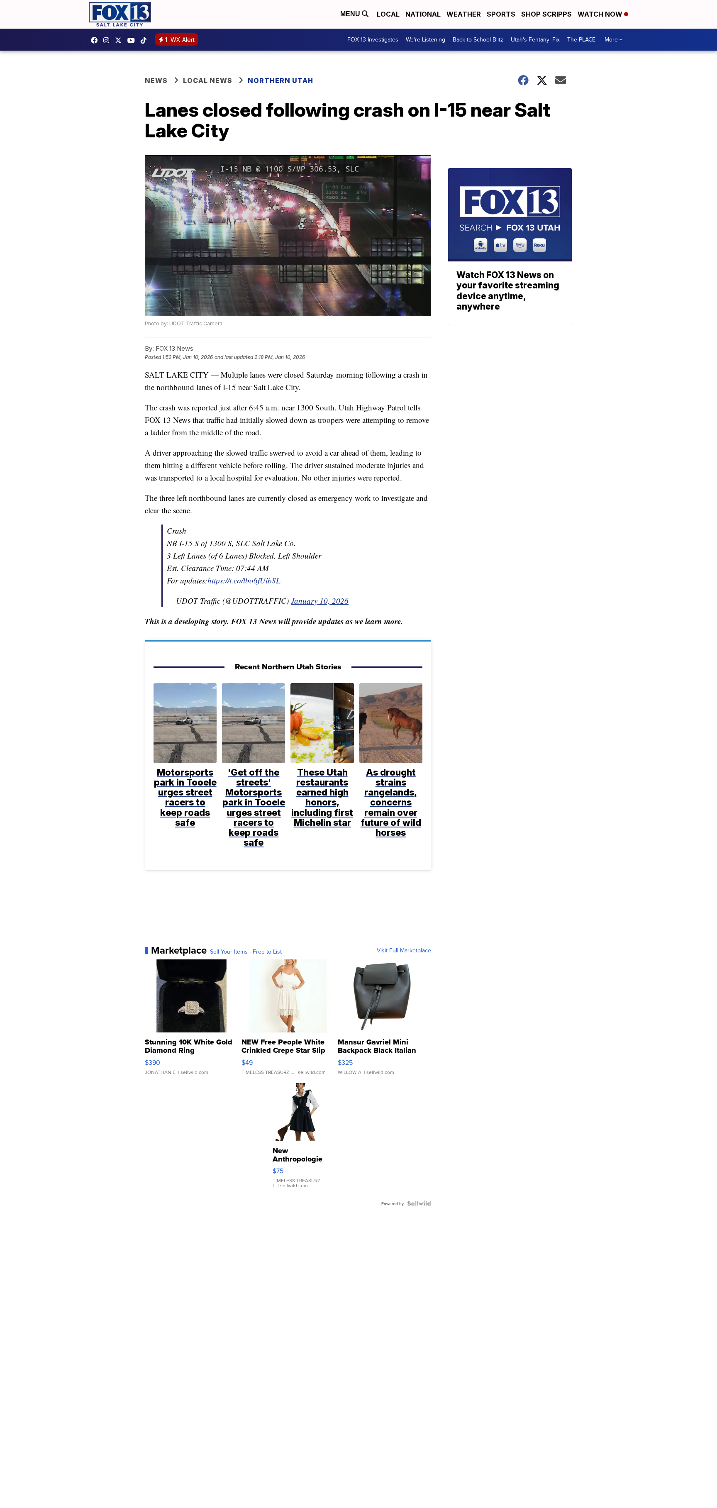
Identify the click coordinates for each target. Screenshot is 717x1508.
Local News (207, 80)
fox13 (120, 40)
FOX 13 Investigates (372, 39)
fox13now (108, 40)
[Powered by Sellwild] (419, 1203)
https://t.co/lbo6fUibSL (243, 580)
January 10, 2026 (320, 600)
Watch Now (601, 14)
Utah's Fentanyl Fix (535, 39)
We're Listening (425, 39)
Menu (351, 13)
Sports (501, 14)
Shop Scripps (546, 14)
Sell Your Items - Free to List (246, 951)
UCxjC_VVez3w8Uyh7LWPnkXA (133, 40)
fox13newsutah (96, 40)
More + (613, 39)
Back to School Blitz (478, 39)
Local (388, 14)
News (156, 80)
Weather (463, 14)
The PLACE (581, 39)
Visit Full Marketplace (404, 950)
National (423, 14)
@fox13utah (146, 40)
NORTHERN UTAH (280, 80)
